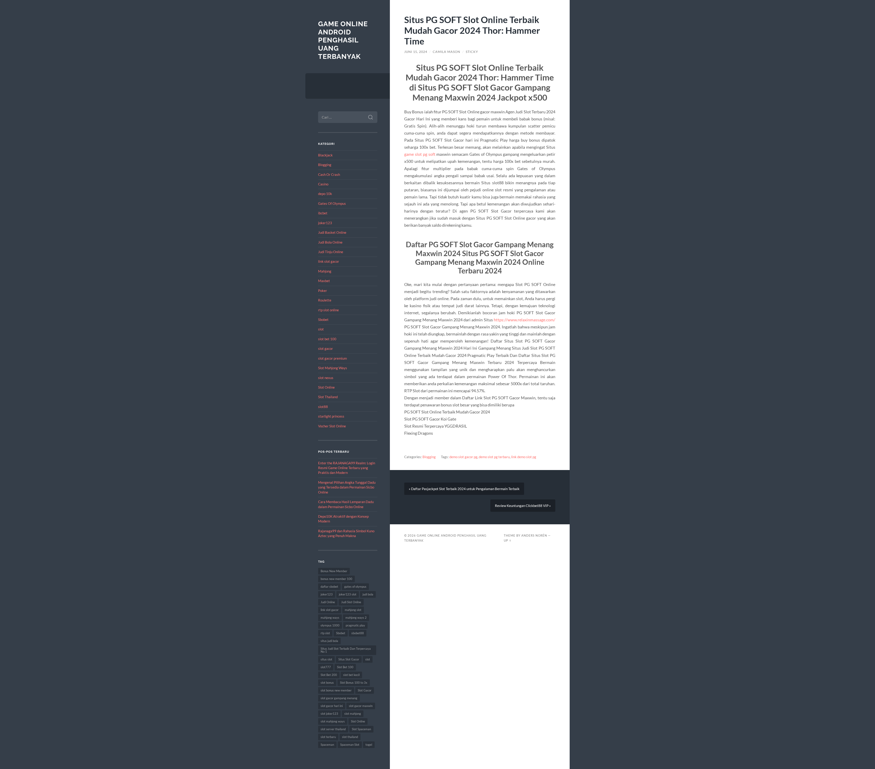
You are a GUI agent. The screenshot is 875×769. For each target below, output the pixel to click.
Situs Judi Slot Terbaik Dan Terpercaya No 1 (346, 650)
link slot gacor (328, 261)
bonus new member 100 (336, 579)
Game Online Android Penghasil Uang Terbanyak (343, 40)
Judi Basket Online (332, 232)
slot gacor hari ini (332, 706)
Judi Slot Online (351, 602)
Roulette (324, 300)
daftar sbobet (329, 586)
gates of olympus (355, 586)
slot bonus (327, 682)
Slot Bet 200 (329, 675)
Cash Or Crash (329, 174)
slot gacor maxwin (361, 706)
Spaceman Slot (349, 744)
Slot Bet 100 (345, 667)
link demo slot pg (523, 457)
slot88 (323, 407)
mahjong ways (330, 617)
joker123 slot (347, 594)
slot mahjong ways (333, 721)
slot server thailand (333, 729)
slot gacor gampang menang (339, 698)
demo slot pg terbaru (494, 457)
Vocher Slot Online (332, 426)
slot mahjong (352, 713)
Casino (323, 184)
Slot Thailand (328, 397)
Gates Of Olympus (332, 203)
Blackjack (325, 155)
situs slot (326, 659)
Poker (322, 290)
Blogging (324, 165)
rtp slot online (328, 310)
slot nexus (325, 378)
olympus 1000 (330, 625)
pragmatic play (355, 625)
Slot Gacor (364, 690)
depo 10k (325, 194)
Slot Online (326, 387)
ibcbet (322, 213)
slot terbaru (328, 737)
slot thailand (350, 737)
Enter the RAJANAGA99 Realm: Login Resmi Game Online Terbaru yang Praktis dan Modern (346, 468)
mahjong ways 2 (356, 617)
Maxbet (324, 281)
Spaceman (327, 744)
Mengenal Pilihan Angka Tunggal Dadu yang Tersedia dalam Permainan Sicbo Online (347, 487)
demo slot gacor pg (463, 457)
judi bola (368, 594)
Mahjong (324, 271)
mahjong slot (353, 610)
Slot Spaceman (361, 729)
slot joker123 (329, 713)
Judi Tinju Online (330, 252)
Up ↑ (508, 540)
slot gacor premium (332, 358)
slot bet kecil (351, 675)
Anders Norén (534, 535)
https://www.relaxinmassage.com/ (524, 319)
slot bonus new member (336, 690)
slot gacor (325, 348)
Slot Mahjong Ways (332, 368)
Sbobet (323, 319)
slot (321, 329)
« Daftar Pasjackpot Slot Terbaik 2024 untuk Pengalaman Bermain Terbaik (464, 489)
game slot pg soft (419, 154)
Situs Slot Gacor (348, 659)
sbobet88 (357, 633)
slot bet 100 (327, 339)
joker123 (325, 223)
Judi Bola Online (330, 242)
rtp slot (325, 633)
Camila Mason (446, 52)
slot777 (326, 667)
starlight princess (331, 416)
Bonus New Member (334, 571)
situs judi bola (329, 641)
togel (368, 744)
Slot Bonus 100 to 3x (353, 682)
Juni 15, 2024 (415, 52)
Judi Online (328, 602)
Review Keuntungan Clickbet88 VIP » (523, 506)
